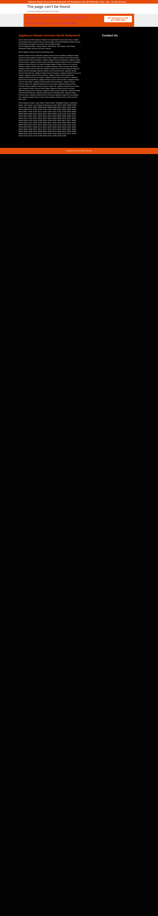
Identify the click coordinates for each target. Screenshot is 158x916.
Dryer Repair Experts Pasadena (38, 513)
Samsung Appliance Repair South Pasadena (43, 883)
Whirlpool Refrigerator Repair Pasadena (41, 601)
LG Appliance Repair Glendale (38, 379)
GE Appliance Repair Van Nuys (38, 491)
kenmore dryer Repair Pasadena (39, 246)
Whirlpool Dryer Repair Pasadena (39, 594)
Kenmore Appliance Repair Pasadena (40, 439)
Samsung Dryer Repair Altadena (39, 340)
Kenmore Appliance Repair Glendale (40, 390)
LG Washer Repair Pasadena (37, 655)
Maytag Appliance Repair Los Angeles (41, 704)
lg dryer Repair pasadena (36, 204)
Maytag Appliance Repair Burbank (39, 726)
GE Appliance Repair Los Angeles (39, 178)
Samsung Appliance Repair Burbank (40, 366)
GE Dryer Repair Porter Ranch (38, 552)
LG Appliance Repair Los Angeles (39, 160)
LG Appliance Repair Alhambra (38, 184)
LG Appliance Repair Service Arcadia (40, 822)
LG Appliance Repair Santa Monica (40, 156)
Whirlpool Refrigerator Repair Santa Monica (43, 598)
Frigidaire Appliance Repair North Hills (41, 478)
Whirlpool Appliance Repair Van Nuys (40, 800)
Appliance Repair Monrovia (37, 612)
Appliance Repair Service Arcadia (39, 815)
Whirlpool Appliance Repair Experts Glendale (43, 509)
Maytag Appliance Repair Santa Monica (41, 631)
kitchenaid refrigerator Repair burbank (41, 250)
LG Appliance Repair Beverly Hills (39, 881)
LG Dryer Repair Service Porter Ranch (41, 796)
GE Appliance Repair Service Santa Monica (42, 785)
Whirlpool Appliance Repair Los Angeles (41, 408)
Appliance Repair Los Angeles (38, 885)
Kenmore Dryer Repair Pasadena (39, 316)
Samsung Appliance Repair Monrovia (40, 638)
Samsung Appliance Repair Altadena (40, 268)
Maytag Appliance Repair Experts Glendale (43, 504)
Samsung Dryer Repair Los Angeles (40, 531)
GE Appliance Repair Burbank (38, 384)
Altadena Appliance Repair (37, 647)
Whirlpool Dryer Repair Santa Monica (40, 592)
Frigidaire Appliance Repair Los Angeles (41, 901)
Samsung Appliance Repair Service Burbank (43, 811)
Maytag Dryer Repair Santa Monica (40, 579)
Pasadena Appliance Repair (37, 644)
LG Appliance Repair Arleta (37, 360)
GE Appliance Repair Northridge (39, 487)
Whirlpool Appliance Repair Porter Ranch (42, 410)
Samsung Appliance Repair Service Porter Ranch (44, 772)
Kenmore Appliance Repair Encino (39, 717)
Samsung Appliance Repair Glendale (40, 686)
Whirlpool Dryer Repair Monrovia (39, 590)
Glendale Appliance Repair (37, 741)
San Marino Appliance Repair (38, 535)
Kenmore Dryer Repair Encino (38, 835)
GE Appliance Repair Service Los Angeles (42, 778)
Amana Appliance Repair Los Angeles (41, 684)
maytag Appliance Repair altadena (40, 224)
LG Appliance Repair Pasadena (38, 167)
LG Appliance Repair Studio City (39, 471)
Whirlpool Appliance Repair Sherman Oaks (42, 412)
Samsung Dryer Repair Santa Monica (40, 583)
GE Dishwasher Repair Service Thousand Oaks (44, 828)
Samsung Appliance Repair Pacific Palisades (43, 839)
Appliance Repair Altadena (37, 257)
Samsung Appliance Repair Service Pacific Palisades (46, 776)
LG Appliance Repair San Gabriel (39, 401)
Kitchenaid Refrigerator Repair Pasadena (42, 546)
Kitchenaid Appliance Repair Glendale (41, 386)
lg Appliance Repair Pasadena (38, 226)
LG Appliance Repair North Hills (39, 460)
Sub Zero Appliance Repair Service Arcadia (43, 813)
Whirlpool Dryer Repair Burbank (39, 285)
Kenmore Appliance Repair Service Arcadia (42, 818)
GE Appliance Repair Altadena (38, 261)
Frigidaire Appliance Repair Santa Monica (42, 614)
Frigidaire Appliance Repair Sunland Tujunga (43, 480)
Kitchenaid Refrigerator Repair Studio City (42, 544)
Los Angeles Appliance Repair (38, 680)
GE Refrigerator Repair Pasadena (39, 870)
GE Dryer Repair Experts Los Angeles (41, 515)
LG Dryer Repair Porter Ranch (38, 550)
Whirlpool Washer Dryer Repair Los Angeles (43, 171)
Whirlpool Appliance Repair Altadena (40, 263)
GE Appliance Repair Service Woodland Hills (43, 780)
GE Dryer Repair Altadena (37, 279)
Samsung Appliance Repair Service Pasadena (43, 774)
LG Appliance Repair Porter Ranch (39, 447)
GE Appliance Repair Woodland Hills (40, 563)
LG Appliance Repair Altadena (38, 266)
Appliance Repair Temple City (38, 618)
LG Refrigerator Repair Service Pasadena (42, 765)
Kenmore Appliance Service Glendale (40, 428)
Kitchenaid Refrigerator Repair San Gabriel (42, 542)
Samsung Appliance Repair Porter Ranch (42, 458)
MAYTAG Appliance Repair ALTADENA (41, 222)
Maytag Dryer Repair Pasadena (38, 294)
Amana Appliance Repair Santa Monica (41, 642)
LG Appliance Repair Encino (37, 373)
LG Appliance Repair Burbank (38, 425)
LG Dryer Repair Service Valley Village (41, 789)
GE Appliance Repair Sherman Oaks (40, 493)
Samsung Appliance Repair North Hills (41, 456)
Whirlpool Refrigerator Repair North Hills (42, 596)
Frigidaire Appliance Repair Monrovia (40, 658)
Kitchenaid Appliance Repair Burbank (40, 187)
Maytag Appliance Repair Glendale (40, 388)
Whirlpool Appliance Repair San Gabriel (41, 406)
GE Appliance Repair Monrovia (38, 566)
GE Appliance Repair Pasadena (38, 189)
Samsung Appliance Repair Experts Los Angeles (44, 500)
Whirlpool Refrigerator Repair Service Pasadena (44, 767)
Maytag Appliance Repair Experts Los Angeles (44, 502)
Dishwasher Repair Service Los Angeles (41, 824)
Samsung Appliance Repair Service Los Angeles (44, 769)
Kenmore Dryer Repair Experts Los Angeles (43, 517)
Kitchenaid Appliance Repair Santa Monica (42, 699)
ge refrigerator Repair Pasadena (39, 217)
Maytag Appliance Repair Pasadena (40, 290)
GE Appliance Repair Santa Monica (40, 169)
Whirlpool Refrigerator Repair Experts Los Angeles (45, 520)
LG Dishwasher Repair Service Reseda (41, 826)
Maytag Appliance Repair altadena (40, 252)
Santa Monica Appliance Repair (38, 662)
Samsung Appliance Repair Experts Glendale (43, 506)
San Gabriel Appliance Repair (38, 399)
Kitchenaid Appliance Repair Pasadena (41, 191)
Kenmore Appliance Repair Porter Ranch (42, 436)
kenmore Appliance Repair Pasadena (40, 241)
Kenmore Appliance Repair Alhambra (40, 180)
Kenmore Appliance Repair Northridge (41, 441)
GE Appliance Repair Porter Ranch (39, 489)
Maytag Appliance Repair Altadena (40, 195)
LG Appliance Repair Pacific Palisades (41, 850)
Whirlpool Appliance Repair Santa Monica (42, 414)
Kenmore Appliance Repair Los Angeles (41, 182)
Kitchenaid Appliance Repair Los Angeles (42, 697)
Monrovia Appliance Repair (37, 634)
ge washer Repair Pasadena (37, 215)
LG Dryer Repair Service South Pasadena (42, 793)
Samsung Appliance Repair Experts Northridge (44, 498)
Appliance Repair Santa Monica (38, 671)
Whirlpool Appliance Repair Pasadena (41, 200)
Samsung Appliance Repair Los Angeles (41, 603)
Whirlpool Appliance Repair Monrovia (40, 636)
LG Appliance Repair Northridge (39, 443)
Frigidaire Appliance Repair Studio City (41, 482)
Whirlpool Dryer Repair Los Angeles (40, 588)
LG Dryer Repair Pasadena (37, 548)
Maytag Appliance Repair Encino (39, 682)
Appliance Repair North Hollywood (40, 620)
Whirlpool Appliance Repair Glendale (40, 745)
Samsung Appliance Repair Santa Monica (42, 605)
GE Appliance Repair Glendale (38, 382)
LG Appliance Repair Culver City (39, 163)
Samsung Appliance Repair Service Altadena (43, 809)
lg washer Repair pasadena (37, 206)
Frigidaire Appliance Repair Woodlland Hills (43, 485)
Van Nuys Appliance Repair (37, 693)
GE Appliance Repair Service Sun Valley (41, 782)
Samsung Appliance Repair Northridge (41, 452)
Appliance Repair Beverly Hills (38, 627)
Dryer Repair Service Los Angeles (39, 787)
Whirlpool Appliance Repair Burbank (40, 281)
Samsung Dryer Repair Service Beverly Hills (43, 791)
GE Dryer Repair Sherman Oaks (38, 555)
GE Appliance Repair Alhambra (38, 176)
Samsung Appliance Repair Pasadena (40, 235)
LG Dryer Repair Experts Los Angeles (41, 511)
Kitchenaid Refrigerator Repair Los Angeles (43, 539)
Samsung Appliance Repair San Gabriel (41, 404)
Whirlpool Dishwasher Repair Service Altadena (44, 831)
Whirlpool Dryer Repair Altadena (39, 327)
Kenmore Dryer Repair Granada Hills (40, 833)
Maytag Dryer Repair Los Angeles (39, 528)
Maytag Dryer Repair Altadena (38, 255)
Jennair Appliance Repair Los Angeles (41, 910)
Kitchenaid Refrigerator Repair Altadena (41, 307)
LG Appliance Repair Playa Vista (39, 758)
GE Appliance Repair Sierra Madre (39, 568)
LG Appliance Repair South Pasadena (40, 474)
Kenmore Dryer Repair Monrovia (39, 559)
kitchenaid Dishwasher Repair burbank (41, 259)
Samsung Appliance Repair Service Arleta (42, 807)
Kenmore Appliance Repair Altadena (40, 198)
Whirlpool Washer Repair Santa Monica (41, 574)
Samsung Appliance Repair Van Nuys (40, 802)
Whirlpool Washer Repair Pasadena (40, 577)
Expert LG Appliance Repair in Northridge (42, 496)
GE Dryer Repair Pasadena (37, 220)
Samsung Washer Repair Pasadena (40, 649)
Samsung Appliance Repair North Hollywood (43, 857)
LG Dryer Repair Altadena (36, 298)
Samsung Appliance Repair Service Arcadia (43, 820)
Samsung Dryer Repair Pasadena (39, 237)
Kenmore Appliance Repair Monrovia (40, 625)
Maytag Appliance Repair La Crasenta (41, 708)
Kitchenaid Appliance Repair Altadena (41, 303)
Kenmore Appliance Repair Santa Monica (42, 609)
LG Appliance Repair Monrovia (38, 570)
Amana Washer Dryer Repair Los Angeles (42, 174)
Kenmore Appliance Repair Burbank (40, 723)
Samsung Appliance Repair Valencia (40, 861)
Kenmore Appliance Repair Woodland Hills (42, 715)
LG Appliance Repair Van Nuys (38, 798)
